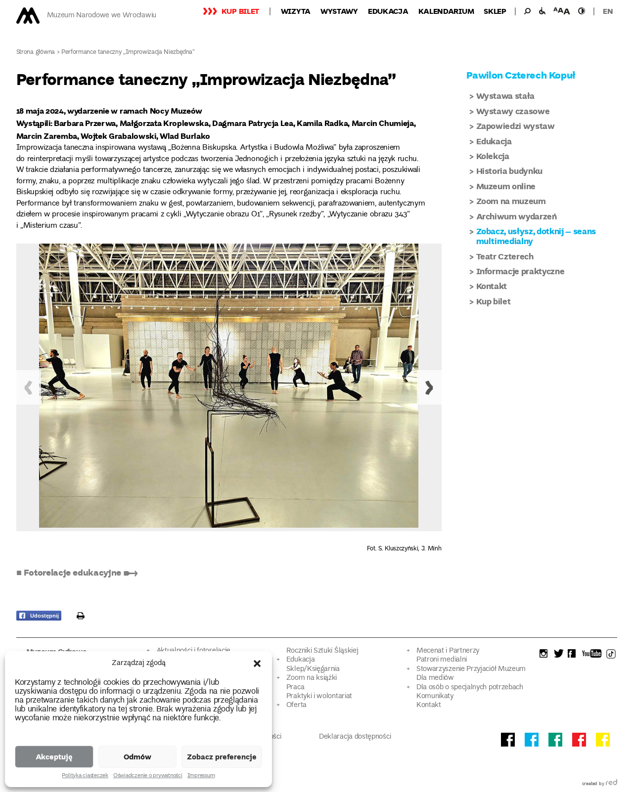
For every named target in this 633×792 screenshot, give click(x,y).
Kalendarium (446, 10)
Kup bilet (240, 10)
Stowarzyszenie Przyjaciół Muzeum (471, 669)
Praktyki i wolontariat (319, 696)
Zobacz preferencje (222, 756)
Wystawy (339, 10)
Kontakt (491, 286)
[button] (257, 663)
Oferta (296, 705)
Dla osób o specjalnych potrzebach (469, 687)
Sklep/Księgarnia (313, 669)
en (608, 10)
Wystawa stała (505, 95)
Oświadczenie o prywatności (147, 776)
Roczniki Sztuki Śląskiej (322, 651)
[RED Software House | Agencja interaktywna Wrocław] (611, 784)
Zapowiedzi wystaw (515, 126)
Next (429, 387)
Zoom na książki (311, 678)
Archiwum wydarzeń (516, 216)
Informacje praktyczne (520, 271)
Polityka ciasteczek (85, 776)
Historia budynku (509, 171)
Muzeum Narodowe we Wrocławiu (101, 15)
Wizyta (296, 10)
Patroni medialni (441, 660)
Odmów (137, 756)
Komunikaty (434, 696)
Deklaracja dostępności (355, 737)
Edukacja (388, 10)
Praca (295, 687)
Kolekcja (492, 156)
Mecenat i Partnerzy (447, 651)
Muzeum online (506, 186)
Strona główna (35, 52)
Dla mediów (435, 678)
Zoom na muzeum (511, 201)
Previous (28, 387)
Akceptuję (54, 756)
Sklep (495, 10)
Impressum (201, 776)
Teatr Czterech (505, 256)
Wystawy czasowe (513, 111)
